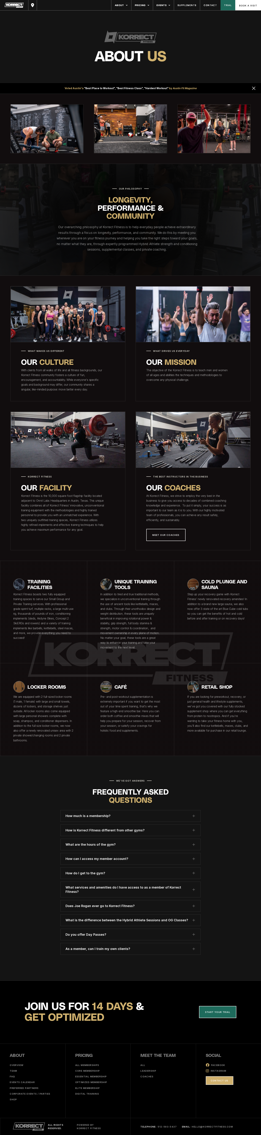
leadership (148, 1070)
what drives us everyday (171, 351)
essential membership (91, 1076)
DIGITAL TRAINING (87, 1093)
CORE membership (87, 1070)
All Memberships (87, 1065)
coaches (146, 1076)
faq (12, 1076)
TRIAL (228, 5)
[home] (14, 5)
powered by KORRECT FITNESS (89, 1126)
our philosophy (130, 188)
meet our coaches (165, 535)
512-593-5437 (167, 1126)
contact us (219, 1080)
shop (13, 1099)
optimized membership (91, 1082)
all (142, 1065)
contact (210, 5)
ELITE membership (87, 1088)
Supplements (187, 5)
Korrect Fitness (40, 476)
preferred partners (24, 1088)
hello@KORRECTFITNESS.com (212, 1126)
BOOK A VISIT (248, 5)
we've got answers (130, 780)
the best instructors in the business (180, 476)
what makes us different (46, 351)
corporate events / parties (30, 1093)
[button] (121, 5)
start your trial (217, 1012)
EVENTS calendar (22, 1082)
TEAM (13, 1070)
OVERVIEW (16, 1065)
